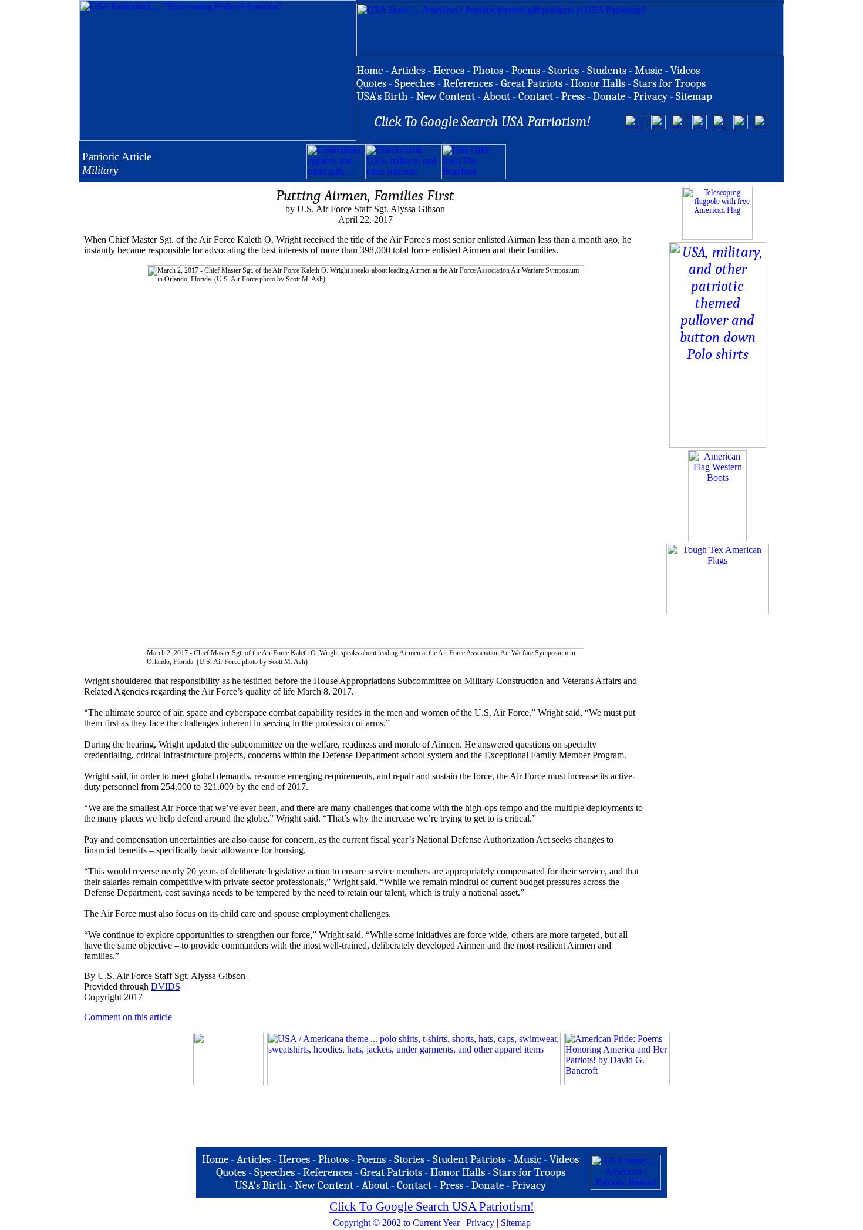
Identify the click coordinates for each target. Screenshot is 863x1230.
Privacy (480, 1223)
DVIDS (165, 986)
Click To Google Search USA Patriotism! (431, 1206)
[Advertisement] (643, 161)
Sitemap (516, 1223)
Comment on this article (128, 1017)
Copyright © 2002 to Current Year (396, 1223)
